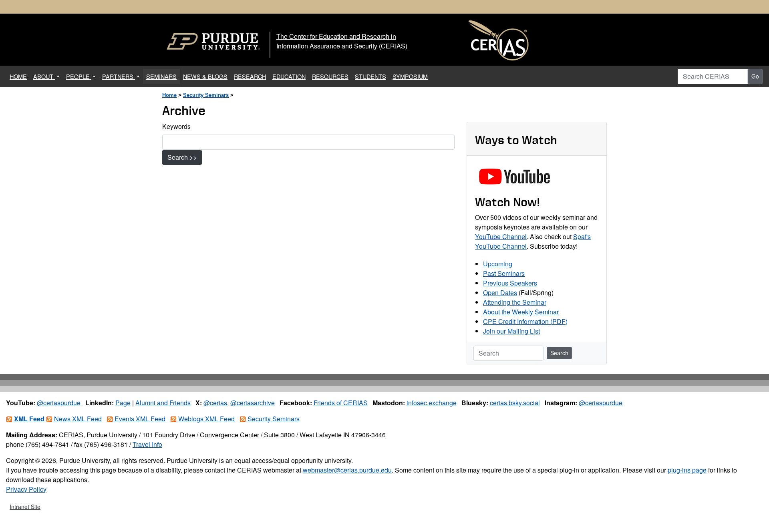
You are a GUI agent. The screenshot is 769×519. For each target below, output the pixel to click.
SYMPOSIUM (410, 76)
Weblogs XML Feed (206, 418)
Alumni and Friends (163, 402)
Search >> (182, 157)
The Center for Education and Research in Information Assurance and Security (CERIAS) (341, 41)
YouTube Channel (501, 236)
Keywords (176, 126)
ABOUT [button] (44, 76)
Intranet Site (25, 507)
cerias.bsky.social (515, 402)
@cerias (215, 402)
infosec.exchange (432, 402)
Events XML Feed (139, 418)
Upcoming (497, 263)
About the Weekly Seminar (521, 311)
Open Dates (500, 292)
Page (123, 402)
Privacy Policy (26, 489)
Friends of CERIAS (341, 402)
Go (755, 76)
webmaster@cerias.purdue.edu (347, 470)
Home (169, 95)
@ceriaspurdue (59, 402)
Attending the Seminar (514, 302)
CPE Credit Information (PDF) (525, 321)
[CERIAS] (499, 41)
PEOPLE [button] (78, 76)
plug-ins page (687, 470)
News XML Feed (77, 418)
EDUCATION (289, 76)
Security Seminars (206, 95)
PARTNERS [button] (118, 76)
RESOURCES (330, 76)
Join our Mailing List (511, 331)
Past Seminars (504, 273)
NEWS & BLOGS (205, 76)
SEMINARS (161, 76)
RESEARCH (250, 76)
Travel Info (147, 444)
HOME (20, 76)
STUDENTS (370, 76)
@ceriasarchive (252, 402)
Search (559, 353)
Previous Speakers (510, 283)
